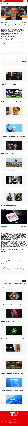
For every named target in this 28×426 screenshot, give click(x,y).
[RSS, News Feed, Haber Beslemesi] (15, 419)
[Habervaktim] (14, 414)
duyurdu (2, 247)
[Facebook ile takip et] (13, 419)
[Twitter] (3, 22)
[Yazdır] (21, 22)
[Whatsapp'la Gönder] (6, 22)
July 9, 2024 (16, 49)
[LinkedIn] (4, 22)
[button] (22, 22)
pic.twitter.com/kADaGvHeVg (11, 48)
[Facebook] (2, 22)
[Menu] (25, 1)
